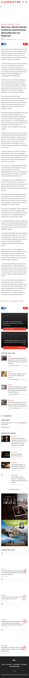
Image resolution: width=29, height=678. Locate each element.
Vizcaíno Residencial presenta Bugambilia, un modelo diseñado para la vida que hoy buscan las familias (17, 360)
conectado (16, 423)
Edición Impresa (14, 666)
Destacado (4, 24)
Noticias (17, 24)
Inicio (3, 664)
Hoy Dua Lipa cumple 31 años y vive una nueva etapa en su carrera (17, 375)
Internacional (11, 24)
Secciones (16, 664)
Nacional (24, 664)
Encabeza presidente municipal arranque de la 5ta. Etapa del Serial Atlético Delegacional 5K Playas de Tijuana (17, 389)
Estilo (9, 356)
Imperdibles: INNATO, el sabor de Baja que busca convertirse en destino (18, 466)
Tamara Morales (14, 379)
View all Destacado (14, 489)
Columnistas (14, 475)
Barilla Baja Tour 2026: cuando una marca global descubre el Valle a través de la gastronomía (17, 404)
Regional (9, 664)
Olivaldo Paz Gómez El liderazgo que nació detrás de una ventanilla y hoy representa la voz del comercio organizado (19, 442)
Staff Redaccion (14, 365)
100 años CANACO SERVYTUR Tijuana (16, 455)
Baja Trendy (11, 400)
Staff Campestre (11, 39)
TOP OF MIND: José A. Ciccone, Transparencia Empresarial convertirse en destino (19, 479)
